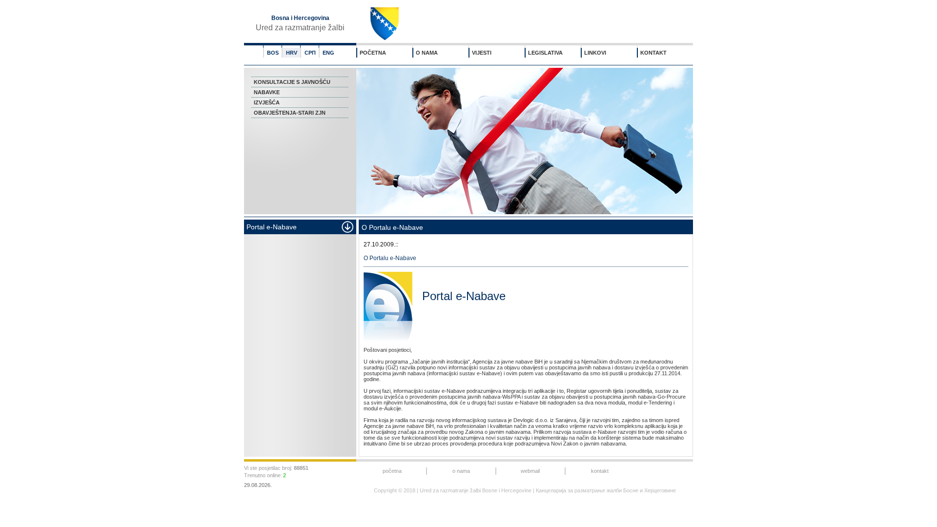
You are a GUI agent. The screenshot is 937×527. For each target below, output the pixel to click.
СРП (310, 53)
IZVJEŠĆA (267, 102)
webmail (530, 471)
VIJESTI (481, 53)
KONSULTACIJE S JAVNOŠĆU (292, 82)
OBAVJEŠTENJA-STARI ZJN (290, 113)
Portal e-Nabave (464, 296)
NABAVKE (267, 92)
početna (392, 471)
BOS (273, 53)
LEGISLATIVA (545, 53)
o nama (461, 471)
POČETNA (373, 53)
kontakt (600, 471)
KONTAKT (653, 53)
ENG (328, 53)
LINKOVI (595, 53)
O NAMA (427, 53)
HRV (291, 53)
